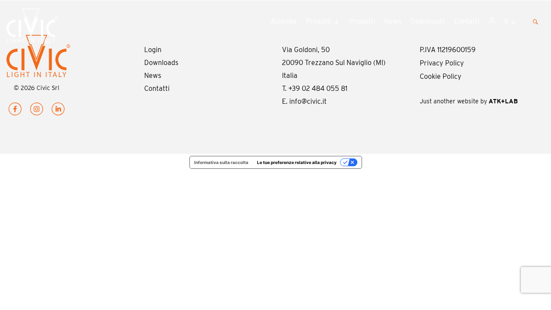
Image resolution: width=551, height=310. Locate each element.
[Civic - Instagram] (36, 110)
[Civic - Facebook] (15, 110)
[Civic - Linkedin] (58, 110)
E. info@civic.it (304, 101)
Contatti (467, 21)
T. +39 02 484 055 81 (314, 88)
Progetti (362, 21)
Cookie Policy (440, 76)
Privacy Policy (442, 63)
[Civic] (45, 27)
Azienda (283, 21)
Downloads (428, 21)
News (392, 21)
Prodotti (318, 21)
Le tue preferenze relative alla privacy (297, 162)
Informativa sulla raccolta (221, 162)
